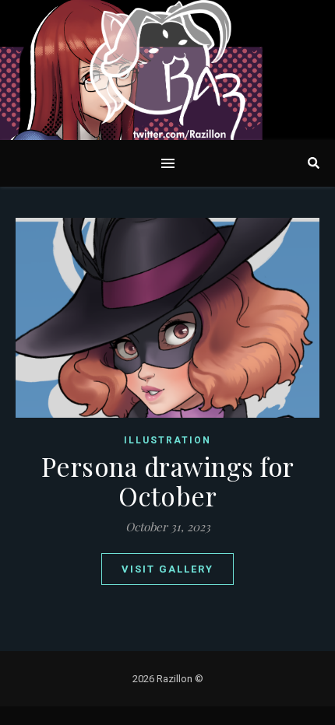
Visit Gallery (167, 569)
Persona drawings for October (167, 481)
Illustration (167, 440)
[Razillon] (167, 70)
